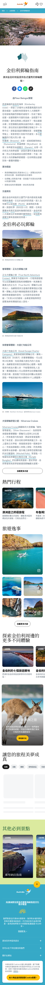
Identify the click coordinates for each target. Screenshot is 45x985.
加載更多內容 (22, 623)
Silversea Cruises (10, 427)
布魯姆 (9, 200)
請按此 (15, 971)
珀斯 (38, 213)
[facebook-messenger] (19, 88)
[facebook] (14, 88)
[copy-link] (30, 88)
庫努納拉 (27, 213)
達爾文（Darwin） (25, 147)
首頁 (3, 11)
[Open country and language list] (41, 941)
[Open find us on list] (41, 948)
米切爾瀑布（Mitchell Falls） (17, 453)
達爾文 (5, 217)
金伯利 (16, 104)
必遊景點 (12, 11)
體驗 (22, 767)
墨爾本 (5, 210)
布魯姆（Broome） (11, 140)
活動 (14, 767)
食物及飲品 (32, 767)
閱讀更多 (22, 931)
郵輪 (40, 130)
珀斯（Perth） (19, 203)
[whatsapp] (25, 88)
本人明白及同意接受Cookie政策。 (23, 977)
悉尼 (13, 210)
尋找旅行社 (22, 738)
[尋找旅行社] (22, 715)
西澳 (4, 104)
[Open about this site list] (41, 956)
